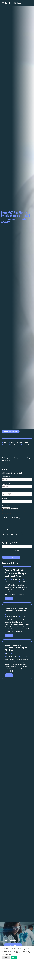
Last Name (6, 484)
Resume (5, 506)
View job (10, 598)
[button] (3, 534)
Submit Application (11, 517)
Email (4, 491)
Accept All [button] (14, 957)
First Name (6, 477)
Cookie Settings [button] (6, 957)
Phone (4, 498)
